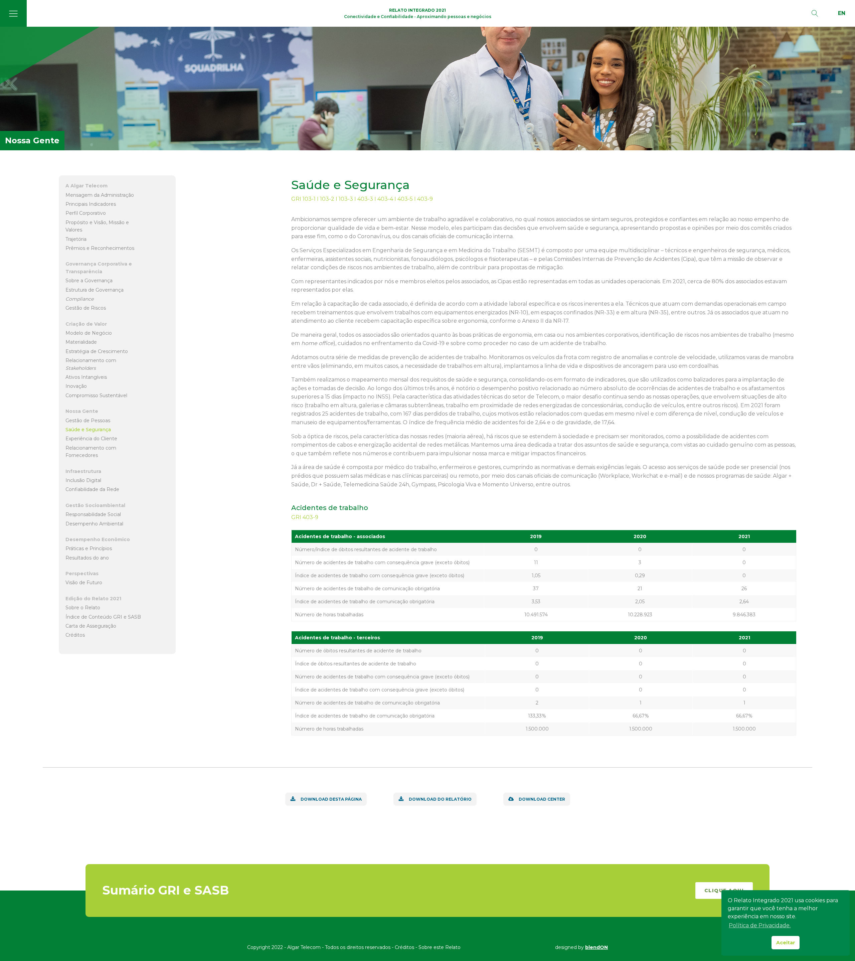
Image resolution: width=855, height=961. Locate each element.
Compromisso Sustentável (96, 395)
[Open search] (815, 13)
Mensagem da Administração (99, 195)
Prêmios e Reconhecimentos (99, 248)
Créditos (75, 635)
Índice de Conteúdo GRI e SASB (103, 617)
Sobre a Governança (89, 281)
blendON (596, 947)
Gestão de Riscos (85, 308)
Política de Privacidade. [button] (760, 925)
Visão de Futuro (83, 583)
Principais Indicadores (90, 204)
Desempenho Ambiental (94, 523)
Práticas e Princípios (88, 548)
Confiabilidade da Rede (92, 489)
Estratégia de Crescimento (96, 351)
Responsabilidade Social (93, 514)
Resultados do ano (87, 557)
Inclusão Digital (83, 480)
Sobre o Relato (82, 608)
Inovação (76, 386)
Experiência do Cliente (91, 439)
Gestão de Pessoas (87, 420)
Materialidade (81, 342)
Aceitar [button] (785, 943)
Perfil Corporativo (85, 213)
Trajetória (76, 239)
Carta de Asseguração (90, 626)
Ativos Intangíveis (86, 377)
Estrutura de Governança (94, 290)
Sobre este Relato (439, 947)
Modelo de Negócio (88, 333)
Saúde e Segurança (88, 430)
